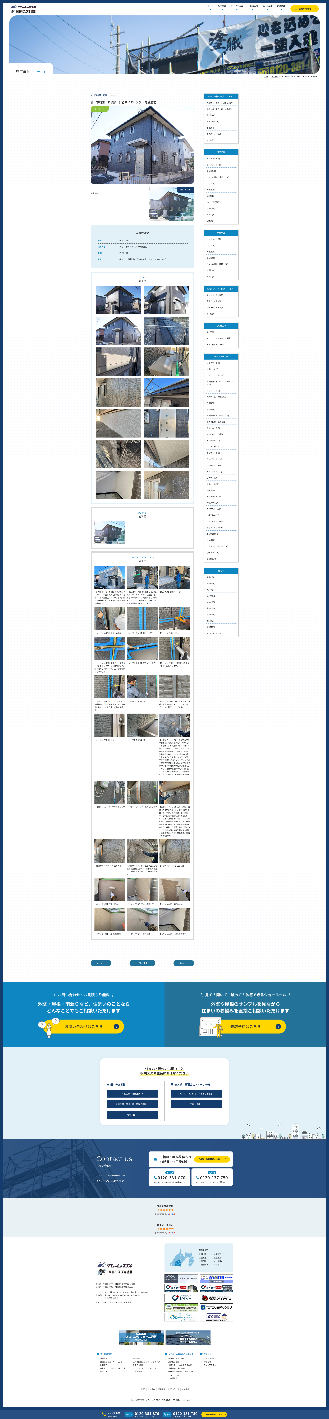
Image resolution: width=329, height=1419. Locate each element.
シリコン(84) (212, 245)
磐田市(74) (211, 627)
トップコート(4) (213, 158)
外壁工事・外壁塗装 (131, 1093)
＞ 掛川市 (203, 1254)
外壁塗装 (103, 1358)
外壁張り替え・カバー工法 (111, 1361)
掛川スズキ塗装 (165, 1206)
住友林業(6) (211, 540)
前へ (102, 963)
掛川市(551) (211, 589)
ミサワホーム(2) (213, 453)
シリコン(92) (212, 183)
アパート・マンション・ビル (144, 1368)
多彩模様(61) (212, 196)
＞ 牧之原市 (218, 1261)
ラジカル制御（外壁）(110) (218, 177)
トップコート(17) (214, 239)
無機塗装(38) (212, 251)
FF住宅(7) (211, 490)
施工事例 (222, 6)
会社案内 (151, 1389)
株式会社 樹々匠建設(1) (216, 422)
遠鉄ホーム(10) (213, 484)
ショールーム (173, 1375)
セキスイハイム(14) (215, 521)
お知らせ (207, 1361)
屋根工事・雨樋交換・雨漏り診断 (131, 1104)
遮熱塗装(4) (211, 208)
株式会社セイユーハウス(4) (218, 415)
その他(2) (210, 140)
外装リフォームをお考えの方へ (181, 1365)
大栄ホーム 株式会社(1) (217, 397)
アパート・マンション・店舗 (218, 338)
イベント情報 (209, 1358)
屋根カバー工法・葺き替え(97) (219, 109)
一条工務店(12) (213, 515)
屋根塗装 (103, 1365)
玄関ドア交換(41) (214, 301)
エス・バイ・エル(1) (215, 471)
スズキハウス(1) (213, 428)
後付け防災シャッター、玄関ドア (146, 1361)
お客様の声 (253, 6)
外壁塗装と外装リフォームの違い (181, 1371)
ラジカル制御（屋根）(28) (217, 264)
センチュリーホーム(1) (216, 375)
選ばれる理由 (173, 1361)
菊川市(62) (211, 596)
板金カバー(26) (213, 121)
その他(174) (211, 558)
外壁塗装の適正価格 (176, 1368)
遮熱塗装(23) (212, 270)
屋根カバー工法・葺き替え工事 (112, 1368)
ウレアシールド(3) (214, 164)
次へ (182, 963)
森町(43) (210, 620)
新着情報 (281, 6)
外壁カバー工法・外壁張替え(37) (220, 102)
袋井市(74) (211, 602)
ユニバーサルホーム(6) (216, 446)
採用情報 (161, 1389)
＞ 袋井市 (203, 1257)
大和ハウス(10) (213, 502)
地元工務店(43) (213, 534)
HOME (266, 76)
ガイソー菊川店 (165, 1224)
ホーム (210, 6)
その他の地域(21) (214, 633)
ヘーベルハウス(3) (214, 465)
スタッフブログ (210, 1365)
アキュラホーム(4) (214, 496)
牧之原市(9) (211, 614)
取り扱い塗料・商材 (176, 1358)
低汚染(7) (210, 220)
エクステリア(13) (214, 134)
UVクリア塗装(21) (214, 202)
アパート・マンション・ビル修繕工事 (195, 1093)
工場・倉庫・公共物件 (216, 344)
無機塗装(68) (212, 189)
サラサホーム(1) (213, 363)
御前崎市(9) (211, 583)
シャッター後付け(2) (215, 295)
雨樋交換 (136, 1358)
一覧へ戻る (142, 963)
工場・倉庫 (195, 1104)
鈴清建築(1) (211, 409)
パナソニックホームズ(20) (217, 546)
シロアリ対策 (138, 1365)
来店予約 (185, 1389)
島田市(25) (211, 608)
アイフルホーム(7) (214, 509)
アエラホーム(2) (213, 440)
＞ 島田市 (217, 1257)
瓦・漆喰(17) (212, 115)
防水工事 (210, 332)
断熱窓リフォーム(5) (215, 307)
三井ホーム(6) (212, 478)
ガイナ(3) (210, 276)
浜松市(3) (210, 577)
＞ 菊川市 (217, 1254)
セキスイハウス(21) (215, 527)
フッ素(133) (211, 171)
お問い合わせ (305, 8)
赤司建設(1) (211, 403)
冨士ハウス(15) (213, 552)
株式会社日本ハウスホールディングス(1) (221, 383)
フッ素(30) (211, 258)
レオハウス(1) (212, 369)
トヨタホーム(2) (213, 390)
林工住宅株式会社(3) (215, 434)
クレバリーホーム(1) (215, 459)
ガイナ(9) (210, 214)
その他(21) (211, 313)
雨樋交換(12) (212, 127)
